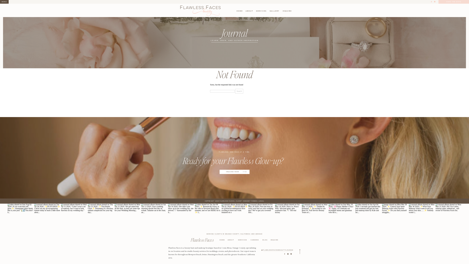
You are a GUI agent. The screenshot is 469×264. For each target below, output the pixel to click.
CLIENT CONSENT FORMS (246, 201)
